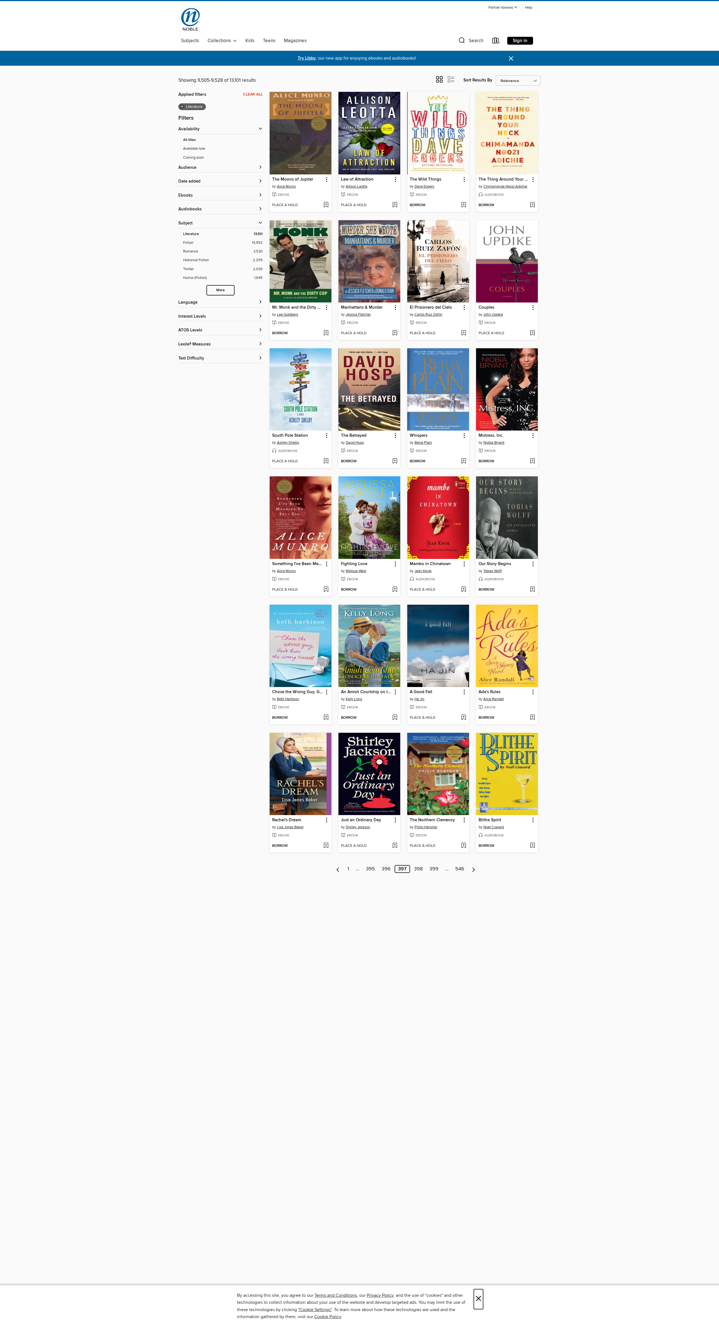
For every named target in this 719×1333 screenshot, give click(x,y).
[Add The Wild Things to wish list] (463, 205)
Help (528, 8)
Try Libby (307, 58)
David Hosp (355, 442)
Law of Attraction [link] (357, 179)
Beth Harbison (288, 699)
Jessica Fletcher (358, 314)
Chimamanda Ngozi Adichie (505, 186)
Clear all (253, 94)
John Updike (493, 314)
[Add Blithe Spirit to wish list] (532, 846)
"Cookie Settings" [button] (315, 1309)
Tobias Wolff (492, 571)
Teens (269, 41)
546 (459, 869)
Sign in (520, 41)
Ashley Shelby (288, 442)
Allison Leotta (356, 186)
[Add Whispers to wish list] (463, 461)
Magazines (295, 41)
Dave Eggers (424, 186)
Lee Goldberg (287, 314)
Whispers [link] (418, 435)
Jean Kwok (423, 571)
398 (418, 869)
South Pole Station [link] (290, 435)
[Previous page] (338, 869)
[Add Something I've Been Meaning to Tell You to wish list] (325, 589)
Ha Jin (419, 699)
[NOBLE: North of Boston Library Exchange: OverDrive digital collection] (190, 19)
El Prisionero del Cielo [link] (431, 307)
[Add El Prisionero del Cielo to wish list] (463, 333)
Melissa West (356, 571)
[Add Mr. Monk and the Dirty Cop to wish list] (325, 333)
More (220, 290)
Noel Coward (493, 827)
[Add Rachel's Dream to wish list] (325, 846)
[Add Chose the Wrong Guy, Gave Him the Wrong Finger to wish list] (325, 718)
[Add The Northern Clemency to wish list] (463, 846)
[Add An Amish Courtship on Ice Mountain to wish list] (394, 718)
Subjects (190, 41)
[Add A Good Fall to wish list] (463, 718)
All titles (189, 140)
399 (433, 869)
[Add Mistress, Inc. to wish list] (532, 461)
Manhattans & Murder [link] (362, 307)
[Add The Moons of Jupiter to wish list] (325, 205)
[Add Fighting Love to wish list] (394, 589)
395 (370, 869)
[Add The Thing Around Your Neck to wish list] (532, 205)
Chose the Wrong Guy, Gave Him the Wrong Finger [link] (298, 692)
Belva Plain (423, 442)
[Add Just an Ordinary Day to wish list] (394, 846)
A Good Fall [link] (421, 692)
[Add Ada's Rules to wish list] (532, 718)
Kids (249, 41)
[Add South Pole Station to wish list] (325, 461)
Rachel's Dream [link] (286, 820)
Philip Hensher (426, 827)
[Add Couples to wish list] (532, 333)
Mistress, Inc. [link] (491, 435)
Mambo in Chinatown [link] (430, 564)
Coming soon (193, 157)
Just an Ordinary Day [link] (361, 820)
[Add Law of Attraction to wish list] (394, 205)
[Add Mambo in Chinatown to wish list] (463, 589)
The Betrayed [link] (354, 435)
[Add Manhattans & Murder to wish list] (394, 333)
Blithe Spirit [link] (490, 820)
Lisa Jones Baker (290, 827)
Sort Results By (477, 80)
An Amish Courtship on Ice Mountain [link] (366, 692)
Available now (194, 148)
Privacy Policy (380, 1295)
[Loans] (496, 41)
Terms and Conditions (336, 1295)
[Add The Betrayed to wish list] (394, 461)
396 (386, 869)
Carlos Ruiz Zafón (428, 314)
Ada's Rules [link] (489, 692)
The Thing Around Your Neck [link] (504, 179)
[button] (503, 8)
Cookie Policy (327, 1317)
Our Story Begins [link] (495, 564)
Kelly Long (354, 699)
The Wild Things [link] (425, 179)
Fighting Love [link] (354, 564)
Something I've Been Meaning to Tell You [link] (298, 564)
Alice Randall (493, 699)
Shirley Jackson (358, 827)
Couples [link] (486, 307)
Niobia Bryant (493, 442)
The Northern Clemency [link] (432, 820)
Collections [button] (220, 41)
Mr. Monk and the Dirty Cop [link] (298, 307)
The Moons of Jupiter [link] (292, 179)
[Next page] (473, 869)
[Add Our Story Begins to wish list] (532, 589)
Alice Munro (286, 186)
